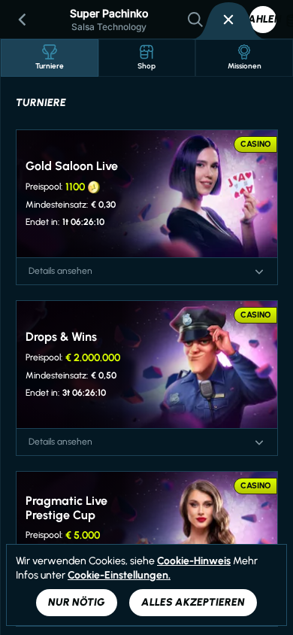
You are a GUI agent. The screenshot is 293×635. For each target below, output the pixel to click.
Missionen (244, 66)
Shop (146, 66)
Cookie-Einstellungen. (119, 576)
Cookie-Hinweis (194, 560)
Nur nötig (76, 602)
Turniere (49, 66)
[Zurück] (22, 19)
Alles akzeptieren (193, 602)
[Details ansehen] (259, 272)
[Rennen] (228, 19)
